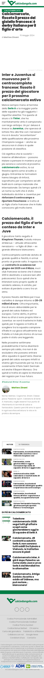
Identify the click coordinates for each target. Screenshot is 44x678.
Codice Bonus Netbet (17, 628)
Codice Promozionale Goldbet (23, 622)
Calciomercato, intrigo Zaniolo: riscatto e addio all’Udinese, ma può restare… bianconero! (26, 579)
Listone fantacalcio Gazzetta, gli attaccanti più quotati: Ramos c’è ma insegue (26, 505)
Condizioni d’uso (17, 637)
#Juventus (24, 382)
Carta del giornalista (11, 631)
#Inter (15, 382)
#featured (7, 382)
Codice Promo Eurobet (23, 625)
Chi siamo (33, 628)
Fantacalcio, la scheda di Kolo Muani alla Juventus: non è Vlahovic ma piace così (26, 453)
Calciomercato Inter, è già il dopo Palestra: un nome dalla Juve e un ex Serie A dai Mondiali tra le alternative (27, 563)
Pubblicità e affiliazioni (33, 631)
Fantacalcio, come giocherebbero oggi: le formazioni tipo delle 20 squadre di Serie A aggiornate (27, 464)
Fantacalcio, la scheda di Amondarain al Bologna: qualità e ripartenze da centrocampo (27, 485)
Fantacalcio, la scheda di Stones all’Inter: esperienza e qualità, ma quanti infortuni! (26, 495)
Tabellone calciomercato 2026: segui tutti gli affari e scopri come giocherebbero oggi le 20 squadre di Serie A (25, 525)
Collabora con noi (16, 634)
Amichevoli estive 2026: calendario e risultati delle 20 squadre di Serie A (26, 475)
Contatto (31, 637)
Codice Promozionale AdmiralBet (22, 618)
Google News (32, 634)
